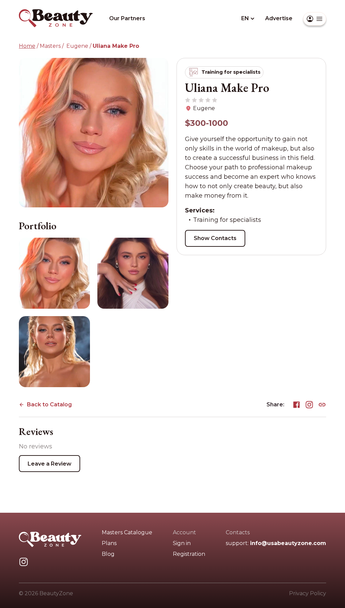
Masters (50, 46)
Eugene (76, 46)
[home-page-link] (56, 11)
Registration (189, 554)
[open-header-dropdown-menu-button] (314, 19)
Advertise (278, 18)
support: (276, 543)
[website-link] (322, 403)
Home (27, 46)
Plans (109, 543)
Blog (108, 554)
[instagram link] (23, 561)
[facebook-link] (296, 403)
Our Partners (127, 18)
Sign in (182, 543)
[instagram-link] (309, 403)
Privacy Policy (307, 593)
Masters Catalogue (127, 532)
